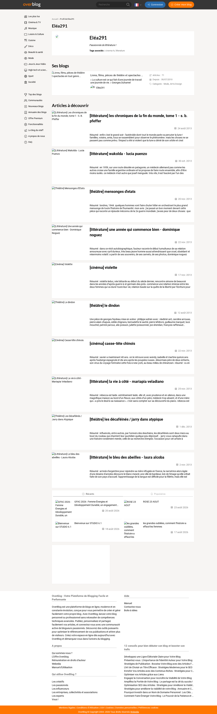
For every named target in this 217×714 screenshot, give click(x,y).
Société (32, 82)
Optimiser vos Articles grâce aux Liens (144, 674)
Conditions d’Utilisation (88, 707)
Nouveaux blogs (36, 106)
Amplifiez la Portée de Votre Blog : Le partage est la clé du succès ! (158, 681)
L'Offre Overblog (60, 656)
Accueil (55, 19)
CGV (102, 707)
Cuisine (31, 40)
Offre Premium (35, 118)
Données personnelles (126, 707)
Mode (31, 58)
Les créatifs (58, 681)
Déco (30, 46)
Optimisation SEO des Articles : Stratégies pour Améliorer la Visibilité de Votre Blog (166, 685)
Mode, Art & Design (173, 84)
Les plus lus (34, 16)
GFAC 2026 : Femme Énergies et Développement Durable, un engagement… (96, 503)
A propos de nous (36, 136)
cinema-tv (110, 50)
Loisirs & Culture (36, 34)
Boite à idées (130, 610)
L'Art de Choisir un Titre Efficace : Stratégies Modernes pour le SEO (158, 667)
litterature (120, 50)
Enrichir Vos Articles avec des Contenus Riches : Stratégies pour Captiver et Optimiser (168, 671)
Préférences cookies (148, 707)
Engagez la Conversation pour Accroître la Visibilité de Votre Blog (158, 678)
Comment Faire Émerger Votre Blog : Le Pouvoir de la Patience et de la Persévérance (168, 695)
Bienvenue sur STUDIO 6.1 (88, 523)
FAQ (30, 142)
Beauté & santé (35, 52)
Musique (32, 28)
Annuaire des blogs (37, 112)
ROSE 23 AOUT (151, 501)
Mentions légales (67, 707)
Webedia (56, 663)
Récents (90, 493)
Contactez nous (132, 606)
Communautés (35, 100)
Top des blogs (35, 94)
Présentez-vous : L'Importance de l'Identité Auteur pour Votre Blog (158, 660)
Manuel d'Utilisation (62, 667)
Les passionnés (60, 685)
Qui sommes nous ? (62, 653)
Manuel (128, 603)
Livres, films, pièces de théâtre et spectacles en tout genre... (124, 75)
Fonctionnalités (35, 124)
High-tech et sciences (38, 70)
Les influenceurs (60, 688)
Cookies (110, 707)
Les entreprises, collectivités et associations (74, 692)
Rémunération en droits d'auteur (69, 660)
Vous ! (55, 699)
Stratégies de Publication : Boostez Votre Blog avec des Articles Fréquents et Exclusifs (168, 663)
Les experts (58, 695)
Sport (30, 76)
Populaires (159, 493)
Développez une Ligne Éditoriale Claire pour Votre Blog (152, 656)
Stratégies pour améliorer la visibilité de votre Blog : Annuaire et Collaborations (164, 688)
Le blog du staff (35, 130)
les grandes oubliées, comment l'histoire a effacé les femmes (164, 525)
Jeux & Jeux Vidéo (37, 64)
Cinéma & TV (34, 22)
